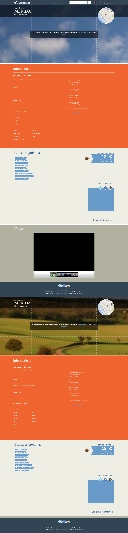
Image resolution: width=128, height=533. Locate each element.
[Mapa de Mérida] (106, 15)
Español (98, 3)
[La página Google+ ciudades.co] (110, 188)
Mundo (108, 3)
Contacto (67, 290)
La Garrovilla (19, 178)
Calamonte (19, 157)
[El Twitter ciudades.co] (100, 188)
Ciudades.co (24, 3)
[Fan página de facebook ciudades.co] (105, 188)
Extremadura (81, 32)
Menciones (61, 290)
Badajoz (64, 34)
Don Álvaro (19, 165)
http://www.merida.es (75, 113)
